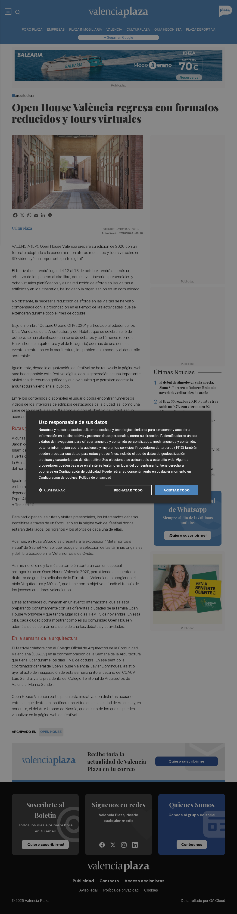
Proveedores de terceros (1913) (159, 448)
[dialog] (118, 457)
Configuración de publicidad (80, 471)
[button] (52, 490)
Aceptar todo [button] (177, 490)
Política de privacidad (95, 477)
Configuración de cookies (58, 477)
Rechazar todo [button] (128, 490)
